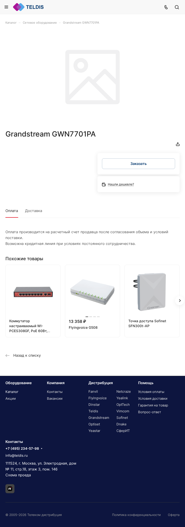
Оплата (11, 210)
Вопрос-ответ (149, 412)
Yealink (122, 398)
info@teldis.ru (16, 455)
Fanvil (93, 391)
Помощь (145, 383)
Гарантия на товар (153, 405)
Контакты (54, 392)
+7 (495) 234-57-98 (22, 449)
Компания (56, 383)
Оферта (174, 515)
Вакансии (54, 398)
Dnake (121, 424)
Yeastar (94, 431)
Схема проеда (18, 475)
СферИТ (123, 431)
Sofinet (122, 417)
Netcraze (123, 391)
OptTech (123, 404)
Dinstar (94, 404)
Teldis (93, 411)
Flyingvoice (97, 398)
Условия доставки (152, 398)
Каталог (11, 392)
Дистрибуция (100, 383)
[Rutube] (9, 488)
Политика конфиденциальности (136, 515)
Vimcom (122, 411)
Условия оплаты (151, 392)
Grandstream (98, 417)
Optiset (94, 424)
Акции (10, 398)
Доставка (33, 210)
